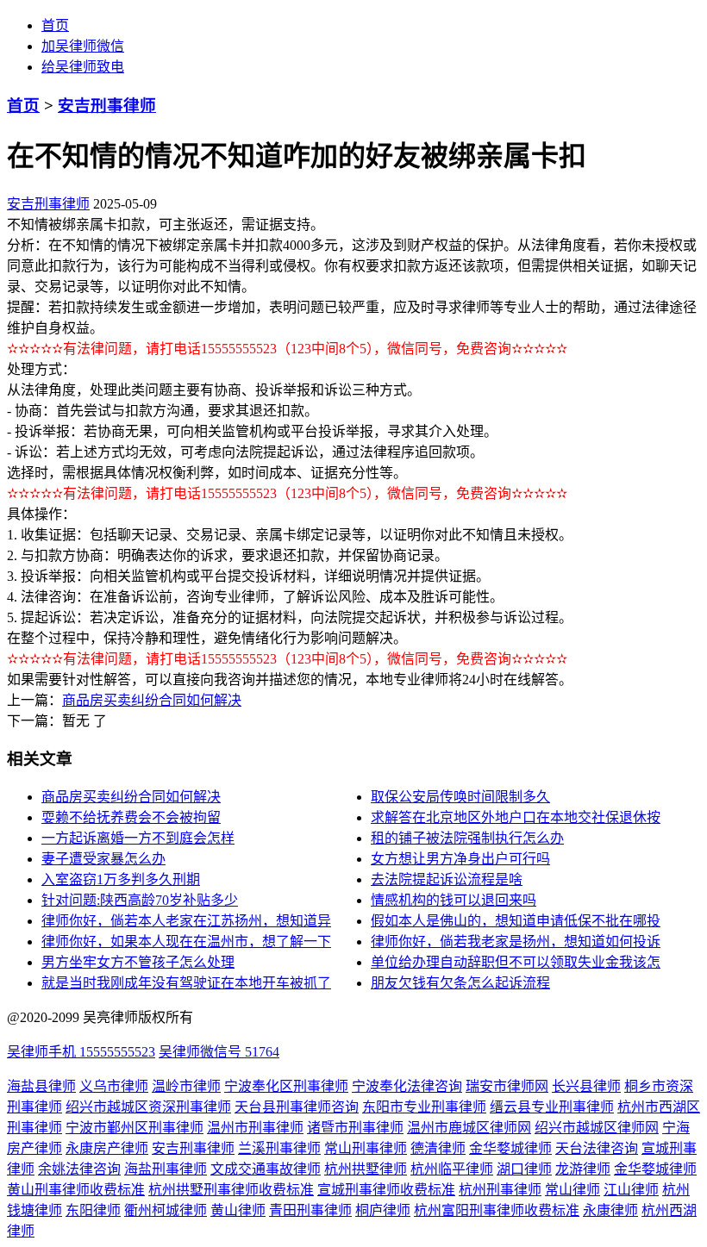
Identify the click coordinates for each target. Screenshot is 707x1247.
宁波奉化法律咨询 (407, 1086)
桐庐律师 (382, 1210)
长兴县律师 (586, 1086)
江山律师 (631, 1189)
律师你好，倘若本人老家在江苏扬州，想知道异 (186, 920)
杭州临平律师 (451, 1169)
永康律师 (610, 1210)
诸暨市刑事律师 (355, 1127)
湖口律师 (524, 1169)
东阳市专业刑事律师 (424, 1107)
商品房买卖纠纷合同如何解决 (151, 700)
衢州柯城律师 (165, 1210)
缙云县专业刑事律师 (552, 1107)
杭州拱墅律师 (365, 1169)
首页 (55, 25)
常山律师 (572, 1189)
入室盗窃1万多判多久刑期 (120, 879)
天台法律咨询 (596, 1148)
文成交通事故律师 (265, 1169)
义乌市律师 (113, 1086)
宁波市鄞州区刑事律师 (134, 1127)
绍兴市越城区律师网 (597, 1127)
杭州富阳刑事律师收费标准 (496, 1210)
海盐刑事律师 (165, 1169)
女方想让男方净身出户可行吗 (460, 858)
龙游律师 (582, 1169)
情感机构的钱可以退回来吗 (453, 900)
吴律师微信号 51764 (219, 1051)
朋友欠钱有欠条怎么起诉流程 (460, 983)
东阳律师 (93, 1210)
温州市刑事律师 (255, 1127)
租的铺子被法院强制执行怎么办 (467, 838)
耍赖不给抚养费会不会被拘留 (131, 817)
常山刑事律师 (365, 1148)
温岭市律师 (186, 1086)
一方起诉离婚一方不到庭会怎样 (138, 838)
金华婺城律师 (510, 1148)
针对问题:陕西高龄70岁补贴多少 (139, 900)
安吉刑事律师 (107, 106)
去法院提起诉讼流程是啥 (446, 879)
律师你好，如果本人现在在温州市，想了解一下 (186, 941)
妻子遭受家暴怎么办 (103, 858)
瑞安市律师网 (507, 1086)
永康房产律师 (107, 1148)
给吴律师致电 (82, 66)
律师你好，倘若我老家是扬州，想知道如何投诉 (515, 941)
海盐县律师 (41, 1086)
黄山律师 (238, 1210)
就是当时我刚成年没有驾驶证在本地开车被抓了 (186, 983)
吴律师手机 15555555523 (81, 1051)
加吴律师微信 (82, 46)
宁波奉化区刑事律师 (286, 1086)
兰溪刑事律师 (279, 1148)
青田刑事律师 (310, 1210)
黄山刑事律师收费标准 (76, 1189)
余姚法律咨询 (79, 1169)
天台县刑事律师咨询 (297, 1107)
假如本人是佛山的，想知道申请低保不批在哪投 (515, 920)
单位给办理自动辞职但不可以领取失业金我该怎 (515, 962)
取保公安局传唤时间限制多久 (460, 796)
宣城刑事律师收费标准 (386, 1189)
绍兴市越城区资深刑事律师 (148, 1107)
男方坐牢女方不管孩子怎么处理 (138, 962)
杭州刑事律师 (500, 1189)
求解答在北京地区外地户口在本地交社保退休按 (515, 817)
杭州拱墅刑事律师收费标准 (231, 1189)
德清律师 (438, 1148)
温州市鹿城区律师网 (469, 1127)
